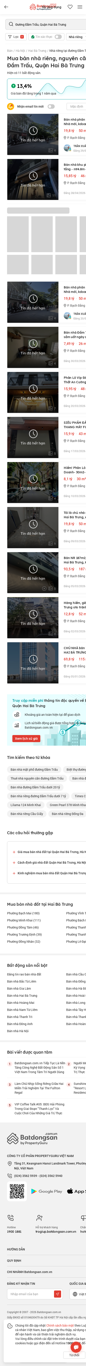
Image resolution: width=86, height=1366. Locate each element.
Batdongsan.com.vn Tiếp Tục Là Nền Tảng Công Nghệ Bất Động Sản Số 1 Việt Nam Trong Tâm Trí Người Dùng (40, 1067)
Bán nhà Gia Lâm (19, 988)
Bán (10, 50)
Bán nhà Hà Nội (18, 1031)
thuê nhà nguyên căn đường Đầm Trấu (37, 778)
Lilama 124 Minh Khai (26, 805)
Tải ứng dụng (51, 7)
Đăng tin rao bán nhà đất (24, 974)
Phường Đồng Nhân (23, 941)
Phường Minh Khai (24, 920)
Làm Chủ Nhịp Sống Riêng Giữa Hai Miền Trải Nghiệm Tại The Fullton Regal (39, 1088)
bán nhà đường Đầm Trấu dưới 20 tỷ (35, 787)
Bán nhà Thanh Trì (19, 1017)
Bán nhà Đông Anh (20, 1024)
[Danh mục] (6, 7)
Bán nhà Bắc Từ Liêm (21, 981)
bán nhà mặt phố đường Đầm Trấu (34, 769)
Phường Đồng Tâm (23, 927)
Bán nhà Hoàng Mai (20, 1002)
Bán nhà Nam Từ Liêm (22, 1010)
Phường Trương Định (24, 934)
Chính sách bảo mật (60, 1325)
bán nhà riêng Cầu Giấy (27, 814)
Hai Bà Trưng (37, 50)
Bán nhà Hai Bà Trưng (22, 995)
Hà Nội (20, 50)
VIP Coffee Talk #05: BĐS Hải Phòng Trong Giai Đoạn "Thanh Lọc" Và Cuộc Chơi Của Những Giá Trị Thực (39, 1108)
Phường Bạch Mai (23, 913)
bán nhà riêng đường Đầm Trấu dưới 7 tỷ (38, 796)
